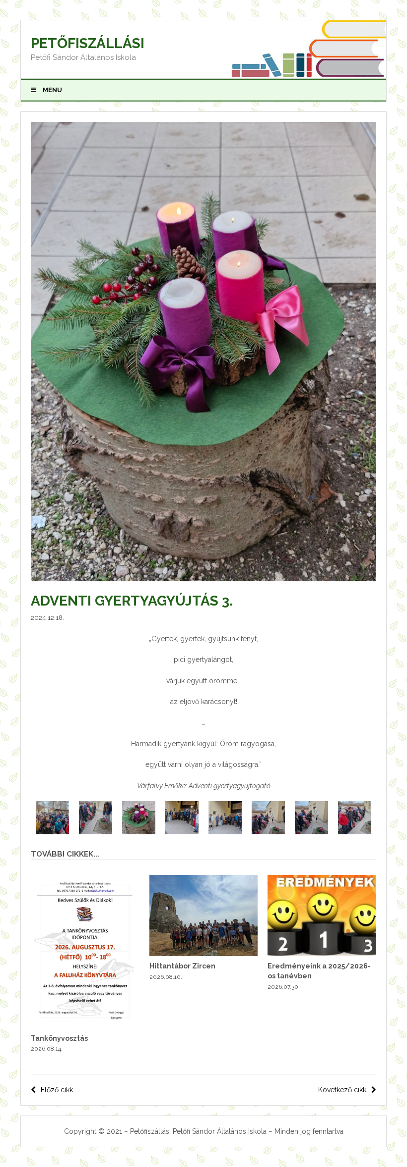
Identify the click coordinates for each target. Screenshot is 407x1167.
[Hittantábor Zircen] (203, 954)
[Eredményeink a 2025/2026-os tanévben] (322, 954)
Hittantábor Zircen (182, 966)
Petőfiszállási (87, 43)
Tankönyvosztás (59, 1038)
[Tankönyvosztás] (85, 1025)
